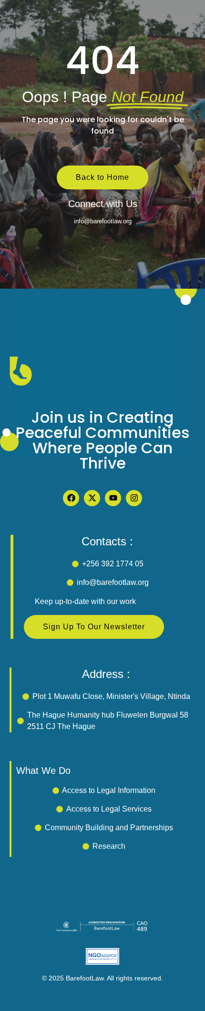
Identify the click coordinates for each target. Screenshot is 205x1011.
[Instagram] (134, 498)
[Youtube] (113, 498)
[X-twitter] (92, 498)
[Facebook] (71, 498)
